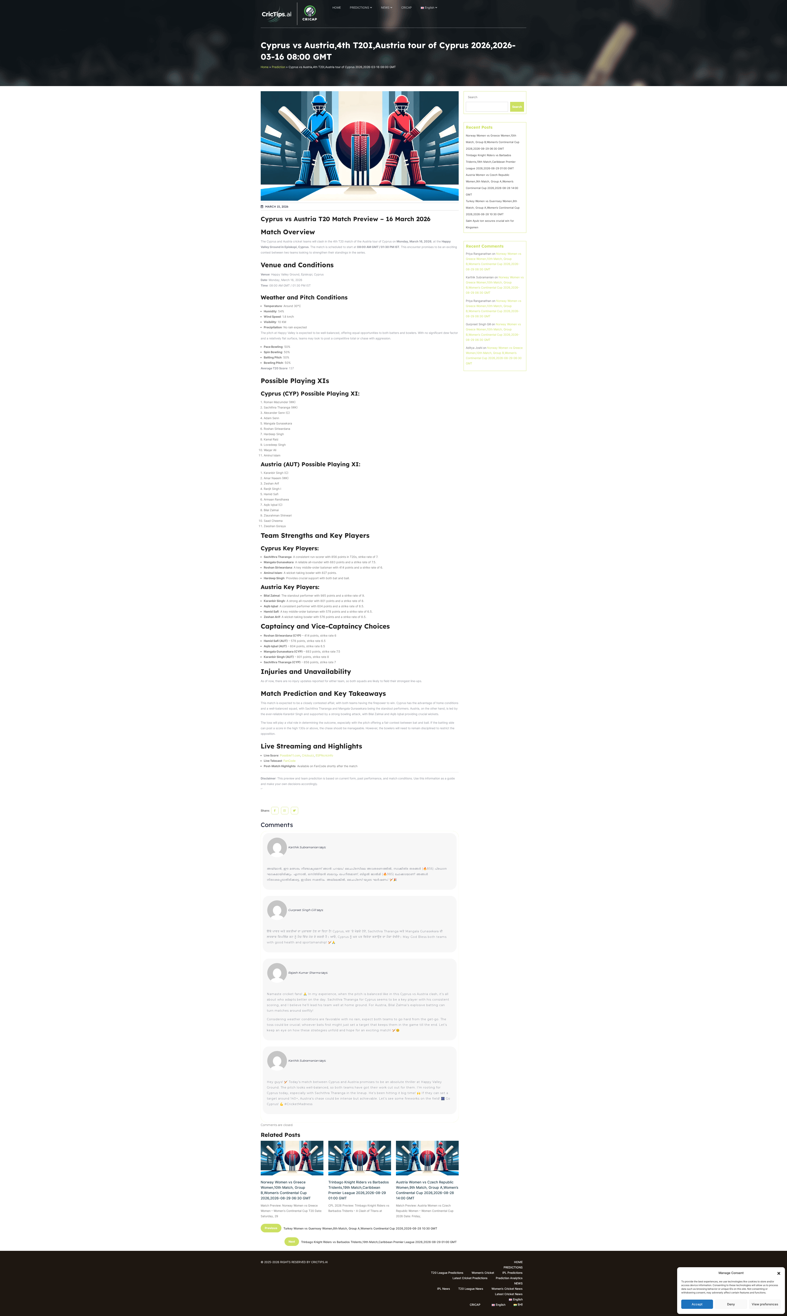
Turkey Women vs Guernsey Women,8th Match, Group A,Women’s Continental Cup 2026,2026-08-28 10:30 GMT (493, 207)
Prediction (278, 67)
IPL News (443, 1288)
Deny (731, 1304)
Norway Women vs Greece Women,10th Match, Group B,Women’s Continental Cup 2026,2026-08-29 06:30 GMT (286, 1190)
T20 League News (470, 1288)
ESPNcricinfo (324, 755)
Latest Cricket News (509, 1294)
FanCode (289, 760)
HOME (336, 7)
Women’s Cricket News (507, 1288)
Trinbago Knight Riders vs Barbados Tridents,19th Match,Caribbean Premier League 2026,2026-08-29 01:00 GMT (358, 1190)
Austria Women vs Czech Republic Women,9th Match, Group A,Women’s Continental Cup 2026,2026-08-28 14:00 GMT (427, 1190)
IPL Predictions (512, 1272)
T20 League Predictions (447, 1272)
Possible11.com (290, 755)
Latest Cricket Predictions (470, 1278)
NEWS (385, 7)
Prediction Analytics (509, 1278)
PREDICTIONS (359, 7)
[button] (779, 1273)
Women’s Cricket (483, 1272)
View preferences (765, 1304)
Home (264, 67)
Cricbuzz (308, 755)
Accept (697, 1304)
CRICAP (406, 7)
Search (472, 97)
